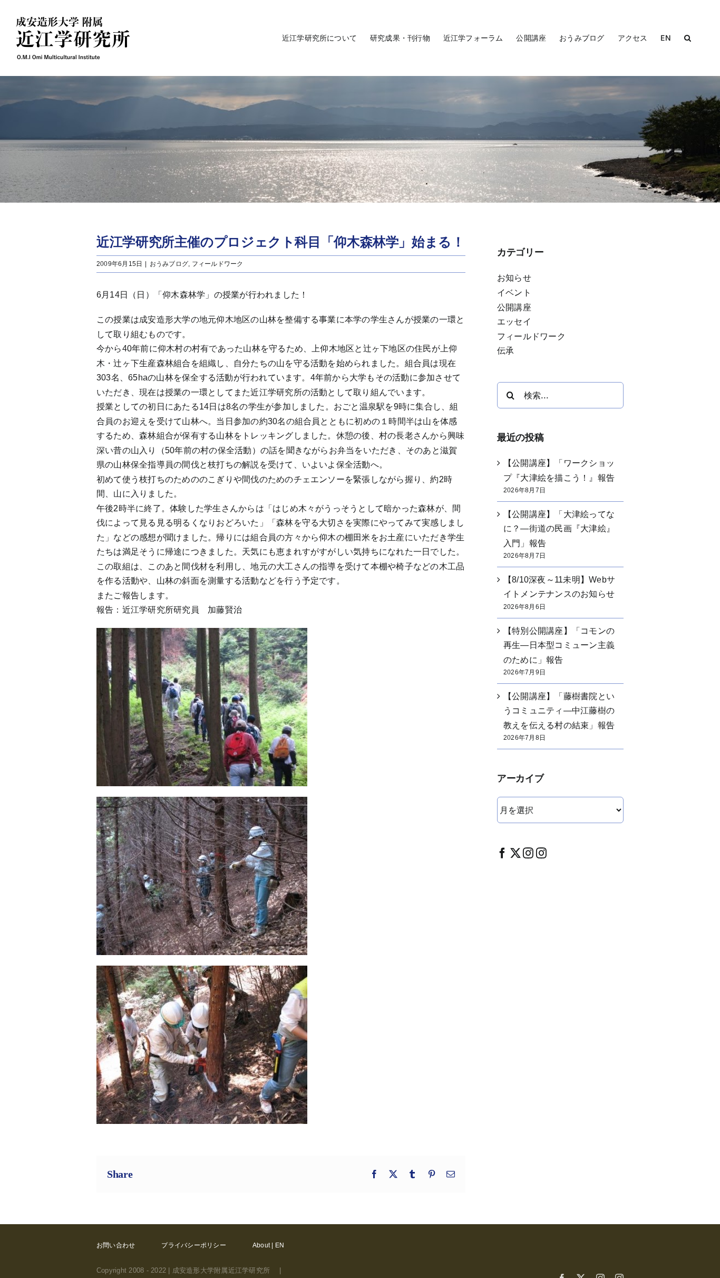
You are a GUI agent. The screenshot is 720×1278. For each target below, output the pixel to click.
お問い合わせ (115, 1245)
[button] (687, 38)
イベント (514, 292)
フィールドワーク (218, 264)
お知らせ (514, 277)
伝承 (505, 350)
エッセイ (514, 321)
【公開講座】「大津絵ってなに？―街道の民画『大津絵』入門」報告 (559, 529)
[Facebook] (502, 853)
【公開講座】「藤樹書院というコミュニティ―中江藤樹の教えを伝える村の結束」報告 (559, 711)
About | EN (268, 1245)
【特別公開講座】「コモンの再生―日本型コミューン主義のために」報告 (559, 645)
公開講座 (514, 307)
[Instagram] (528, 853)
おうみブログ (169, 264)
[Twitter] (515, 853)
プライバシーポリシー (193, 1245)
